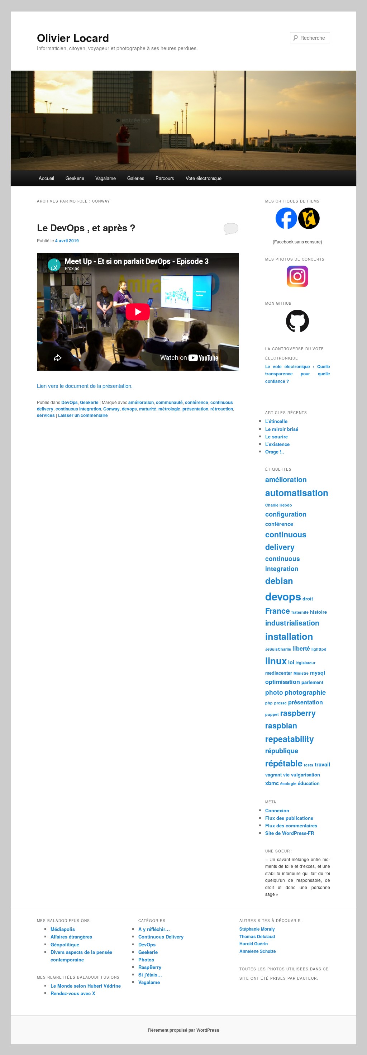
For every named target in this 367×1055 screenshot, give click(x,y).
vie (286, 774)
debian (279, 580)
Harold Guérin (253, 943)
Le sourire (276, 436)
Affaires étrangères (71, 936)
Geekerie (75, 178)
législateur (305, 662)
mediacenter (278, 672)
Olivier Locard (73, 37)
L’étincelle (276, 421)
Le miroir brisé (281, 429)
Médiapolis (63, 929)
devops (129, 408)
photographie (305, 692)
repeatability (289, 739)
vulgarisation (305, 774)
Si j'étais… (150, 974)
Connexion (277, 810)
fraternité (300, 612)
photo (274, 692)
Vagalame (105, 178)
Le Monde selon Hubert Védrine (86, 985)
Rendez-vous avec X (73, 993)
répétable (283, 763)
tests (308, 765)
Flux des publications (289, 817)
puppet (272, 714)
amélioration (141, 402)
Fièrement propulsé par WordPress (183, 1030)
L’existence (277, 444)
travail (322, 764)
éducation (309, 783)
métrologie (169, 408)
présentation (195, 408)
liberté (301, 648)
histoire (318, 611)
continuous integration (78, 408)
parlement (312, 682)
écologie (288, 783)
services (46, 415)
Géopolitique (65, 944)
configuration (285, 514)
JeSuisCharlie (278, 649)
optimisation (282, 682)
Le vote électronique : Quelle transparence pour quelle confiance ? (297, 373)
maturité (147, 408)
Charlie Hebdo (278, 505)
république (281, 750)
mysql (317, 672)
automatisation (296, 492)
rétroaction (221, 408)
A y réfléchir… (154, 929)
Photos (146, 959)
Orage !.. (274, 451)
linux (276, 660)
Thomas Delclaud (257, 936)
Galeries (135, 178)
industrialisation (292, 623)
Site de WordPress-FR (289, 833)
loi (291, 662)
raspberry (298, 712)
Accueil (46, 178)
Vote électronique (203, 178)
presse (280, 702)
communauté (169, 402)
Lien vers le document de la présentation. (85, 385)
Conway (111, 408)
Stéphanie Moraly (257, 929)
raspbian (281, 725)
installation (289, 636)
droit (307, 598)
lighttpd (319, 649)
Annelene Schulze (257, 951)
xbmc (272, 783)
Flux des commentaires (291, 825)
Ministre (301, 673)
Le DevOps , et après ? (86, 227)
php (269, 702)
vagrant (273, 774)
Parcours (165, 178)
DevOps (69, 402)
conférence (196, 402)
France (277, 610)
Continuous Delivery (161, 936)
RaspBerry (149, 967)
